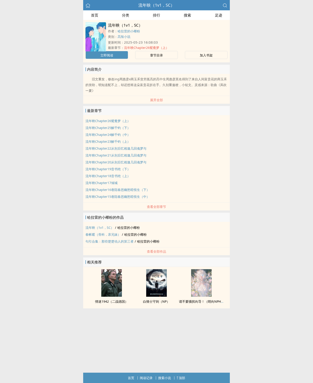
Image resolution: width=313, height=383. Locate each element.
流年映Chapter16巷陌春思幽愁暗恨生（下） (117, 189)
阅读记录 (146, 378)
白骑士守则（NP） (156, 301)
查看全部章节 (156, 206)
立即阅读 (106, 55)
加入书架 (206, 55)
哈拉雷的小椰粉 (129, 31)
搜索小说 (164, 378)
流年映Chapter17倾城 (101, 183)
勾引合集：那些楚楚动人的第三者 (109, 241)
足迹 (218, 15)
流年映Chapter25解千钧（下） (107, 128)
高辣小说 (124, 36)
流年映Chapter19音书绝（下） (107, 169)
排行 (156, 15)
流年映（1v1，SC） (156, 5)
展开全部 (156, 100)
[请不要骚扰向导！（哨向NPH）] (201, 295)
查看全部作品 (156, 251)
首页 (94, 15)
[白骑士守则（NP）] (156, 295)
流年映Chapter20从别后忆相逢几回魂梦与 (115, 162)
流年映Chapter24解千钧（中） (107, 134)
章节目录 (156, 55)
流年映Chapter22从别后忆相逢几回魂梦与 (115, 148)
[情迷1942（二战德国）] (111, 295)
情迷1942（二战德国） (111, 301)
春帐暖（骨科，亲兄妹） (103, 234)
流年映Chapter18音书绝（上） (107, 176)
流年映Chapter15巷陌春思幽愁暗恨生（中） (117, 196)
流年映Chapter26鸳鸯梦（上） (146, 47)
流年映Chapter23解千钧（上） (107, 141)
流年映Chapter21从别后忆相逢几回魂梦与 (115, 155)
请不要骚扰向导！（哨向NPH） (201, 301)
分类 (125, 15)
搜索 (187, 15)
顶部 (182, 378)
